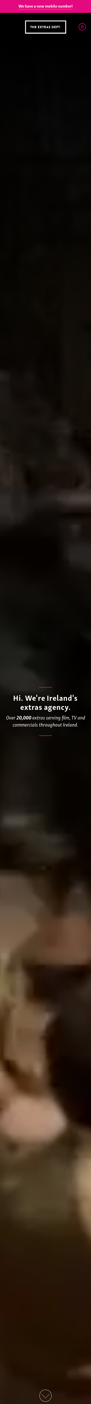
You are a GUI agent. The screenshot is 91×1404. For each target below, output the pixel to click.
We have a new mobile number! (45, 6)
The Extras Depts (45, 27)
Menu (82, 27)
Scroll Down (45, 1396)
